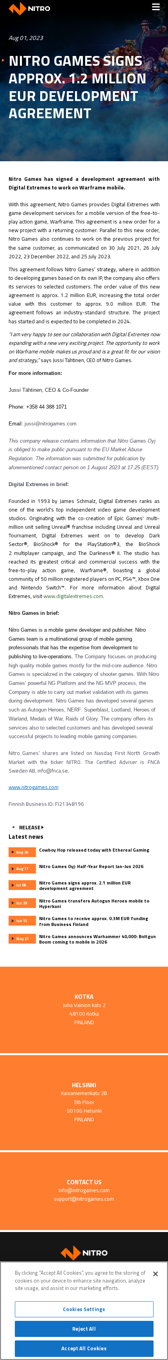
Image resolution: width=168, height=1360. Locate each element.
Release (30, 827)
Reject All (83, 1329)
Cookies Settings (84, 1309)
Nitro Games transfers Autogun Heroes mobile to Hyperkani (94, 903)
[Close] (155, 1274)
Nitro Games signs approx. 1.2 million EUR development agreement (78, 86)
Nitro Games (32, 9)
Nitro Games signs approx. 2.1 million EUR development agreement (85, 885)
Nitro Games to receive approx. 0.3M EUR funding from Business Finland (93, 921)
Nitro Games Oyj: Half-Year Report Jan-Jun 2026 (91, 866)
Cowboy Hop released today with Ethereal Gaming (94, 850)
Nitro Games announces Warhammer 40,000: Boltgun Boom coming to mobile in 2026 (97, 939)
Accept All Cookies (83, 1348)
